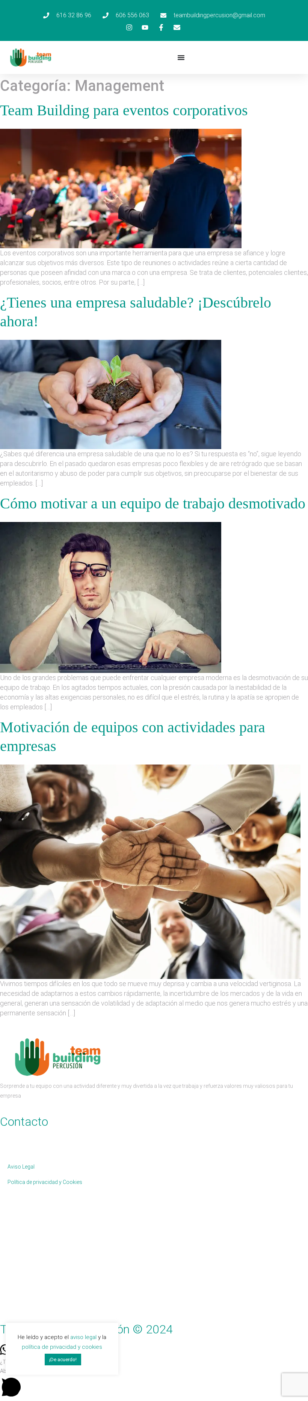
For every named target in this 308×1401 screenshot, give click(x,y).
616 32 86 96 (15, 1133)
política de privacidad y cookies (62, 1347)
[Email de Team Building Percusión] (178, 27)
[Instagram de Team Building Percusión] (130, 27)
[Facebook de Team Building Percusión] (162, 27)
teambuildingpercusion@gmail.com (42, 1148)
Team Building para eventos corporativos (124, 110)
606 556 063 (49, 1133)
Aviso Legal (21, 1167)
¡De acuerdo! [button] (63, 1359)
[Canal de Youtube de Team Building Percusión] (146, 27)
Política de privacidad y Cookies (45, 1182)
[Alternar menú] (181, 57)
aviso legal (83, 1337)
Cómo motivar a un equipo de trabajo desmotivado (152, 503)
